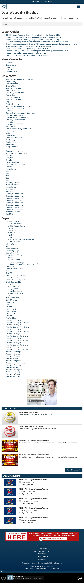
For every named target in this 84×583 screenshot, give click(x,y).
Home (8, 271)
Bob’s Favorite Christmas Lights (22, 239)
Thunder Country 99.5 (14, 343)
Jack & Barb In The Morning (16, 153)
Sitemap (9, 307)
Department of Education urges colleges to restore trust (27, 48)
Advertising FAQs (12, 251)
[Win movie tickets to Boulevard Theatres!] (10, 446)
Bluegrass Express (13, 212)
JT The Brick (10, 122)
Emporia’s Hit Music (13, 97)
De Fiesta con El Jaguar (14, 84)
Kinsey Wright (11, 86)
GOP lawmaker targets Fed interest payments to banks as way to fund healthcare (37, 42)
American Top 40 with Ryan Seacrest (19, 79)
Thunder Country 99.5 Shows (17, 345)
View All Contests (73, 470)
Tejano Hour (10, 95)
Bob (7, 171)
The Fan (9, 316)
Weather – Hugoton (13, 360)
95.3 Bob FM (10, 233)
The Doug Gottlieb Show (15, 120)
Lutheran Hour (11, 135)
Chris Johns (10, 149)
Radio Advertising (16, 293)
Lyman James (11, 169)
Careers (9, 63)
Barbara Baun (11, 191)
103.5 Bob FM (11, 228)
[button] (78, 6)
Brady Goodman (12, 146)
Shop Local (10, 302)
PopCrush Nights (12, 90)
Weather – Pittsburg (13, 365)
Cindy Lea (9, 155)
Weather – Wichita (13, 374)
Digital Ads (14, 289)
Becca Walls (10, 144)
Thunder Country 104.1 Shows (17, 327)
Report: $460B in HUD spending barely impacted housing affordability (32, 39)
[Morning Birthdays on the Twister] (10, 431)
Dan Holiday (10, 140)
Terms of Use (11, 313)
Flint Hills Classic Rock (14, 137)
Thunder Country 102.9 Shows (17, 322)
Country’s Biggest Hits (14, 151)
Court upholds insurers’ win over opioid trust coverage (27, 55)
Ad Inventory (10, 244)
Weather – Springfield (14, 369)
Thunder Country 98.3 (14, 338)
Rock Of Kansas (12, 300)
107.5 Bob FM (11, 230)
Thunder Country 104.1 (14, 325)
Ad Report (9, 246)
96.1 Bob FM (10, 235)
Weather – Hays (12, 358)
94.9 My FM (10, 111)
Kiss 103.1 (9, 273)
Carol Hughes (11, 142)
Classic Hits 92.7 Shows (14, 255)
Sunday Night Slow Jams (15, 93)
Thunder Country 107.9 (14, 329)
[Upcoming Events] (10, 482)
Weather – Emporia (13, 356)
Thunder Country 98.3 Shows (17, 340)
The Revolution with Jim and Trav (18, 129)
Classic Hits (10, 167)
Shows (8, 304)
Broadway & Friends (13, 182)
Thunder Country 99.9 (14, 347)
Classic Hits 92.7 (12, 253)
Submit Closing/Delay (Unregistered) (24, 264)
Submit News (11, 311)
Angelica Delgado (12, 81)
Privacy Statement (12, 298)
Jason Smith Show (12, 126)
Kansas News (11, 65)
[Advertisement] (42, 392)
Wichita (12, 69)
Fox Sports (10, 131)
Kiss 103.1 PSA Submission (16, 275)
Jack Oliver (10, 189)
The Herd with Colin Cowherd (17, 117)
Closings (9, 257)
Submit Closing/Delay (18, 262)
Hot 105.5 (9, 214)
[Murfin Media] (4, 6)
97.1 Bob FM (10, 237)
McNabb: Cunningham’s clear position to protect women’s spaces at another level (37, 51)
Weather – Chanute (13, 354)
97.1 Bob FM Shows (13, 242)
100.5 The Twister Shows (15, 226)
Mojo (8, 102)
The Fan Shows (11, 318)
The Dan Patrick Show (14, 115)
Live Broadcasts (16, 291)
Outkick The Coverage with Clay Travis (20, 113)
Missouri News (11, 72)
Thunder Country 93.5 (14, 334)
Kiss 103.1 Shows (12, 277)
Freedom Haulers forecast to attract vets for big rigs (26, 53)
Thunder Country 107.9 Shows (17, 331)
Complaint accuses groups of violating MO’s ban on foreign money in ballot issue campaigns (41, 44)
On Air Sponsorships (14, 282)
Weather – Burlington (14, 352)
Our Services (10, 284)
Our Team (9, 295)
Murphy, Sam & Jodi (13, 88)
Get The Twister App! (18, 224)
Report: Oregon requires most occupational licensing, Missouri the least (33, 37)
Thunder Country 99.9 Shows (17, 349)
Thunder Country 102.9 (14, 320)
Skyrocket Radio (47, 566)
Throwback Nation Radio (15, 164)
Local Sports (10, 67)
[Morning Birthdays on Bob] (10, 417)
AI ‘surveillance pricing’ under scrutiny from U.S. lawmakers (28, 46)
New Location (15, 259)
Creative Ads (14, 286)
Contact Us (10, 266)
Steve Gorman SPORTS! (14, 124)
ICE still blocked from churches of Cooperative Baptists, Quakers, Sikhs (33, 35)
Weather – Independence (15, 363)
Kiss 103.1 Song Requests (15, 280)
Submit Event (11, 309)
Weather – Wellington (14, 372)
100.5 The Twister (12, 221)
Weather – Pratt (12, 367)
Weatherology (54, 568)
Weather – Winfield (13, 376)
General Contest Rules (14, 268)
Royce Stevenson (12, 162)
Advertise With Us (12, 248)
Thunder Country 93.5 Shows (17, 336)
